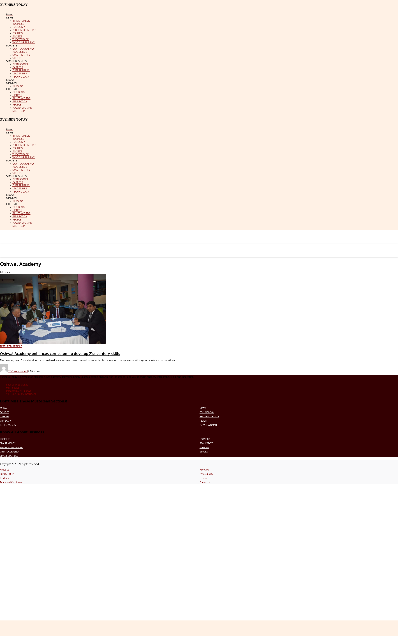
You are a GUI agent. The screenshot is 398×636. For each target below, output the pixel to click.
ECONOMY (205, 439)
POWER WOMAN (208, 425)
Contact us (205, 482)
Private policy (206, 474)
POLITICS (4, 412)
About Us (4, 469)
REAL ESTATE (206, 443)
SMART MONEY (7, 443)
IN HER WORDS (8, 425)
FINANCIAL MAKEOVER (11, 447)
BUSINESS (5, 439)
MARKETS (204, 447)
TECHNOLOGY (207, 412)
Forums (203, 478)
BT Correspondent (18, 371)
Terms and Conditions (11, 482)
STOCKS (204, 451)
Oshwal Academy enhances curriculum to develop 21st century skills (60, 353)
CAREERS (4, 416)
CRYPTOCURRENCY (9, 451)
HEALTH (204, 420)
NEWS (203, 408)
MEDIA (3, 408)
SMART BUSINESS (9, 456)
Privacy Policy (7, 474)
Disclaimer (5, 478)
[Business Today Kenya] (14, 122)
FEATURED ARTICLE (209, 416)
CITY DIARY (5, 420)
